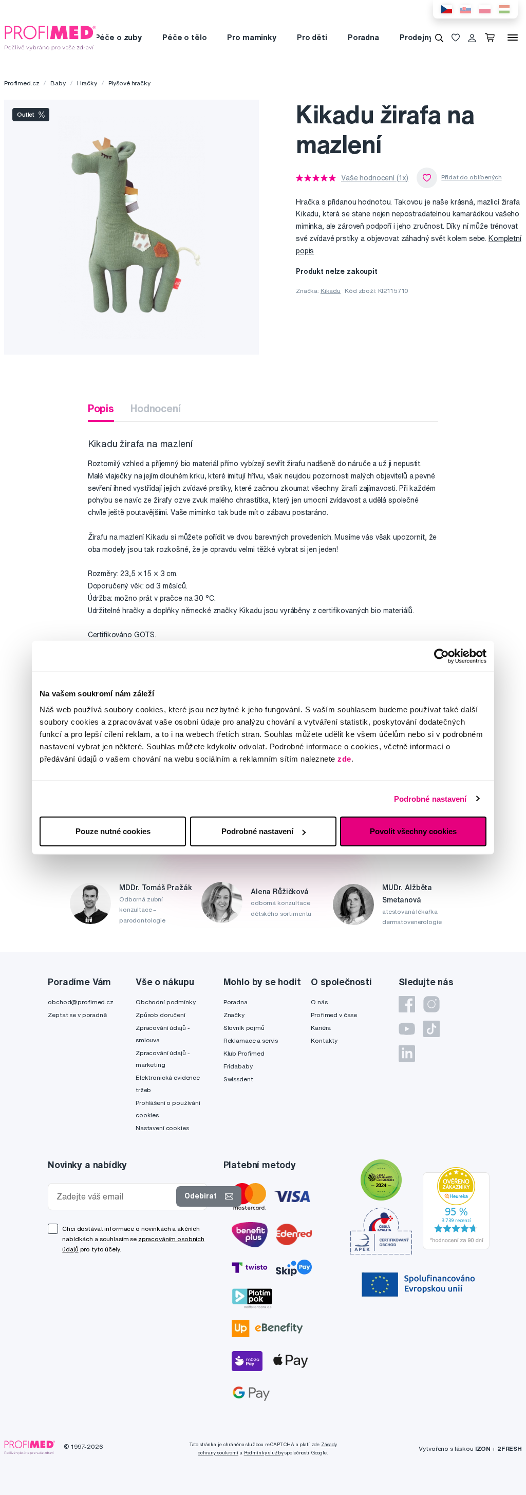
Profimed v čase (334, 1014)
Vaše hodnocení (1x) (374, 177)
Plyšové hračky (129, 83)
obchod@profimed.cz (80, 1002)
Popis (101, 408)
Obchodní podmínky (166, 1002)
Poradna (363, 37)
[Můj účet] (472, 37)
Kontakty (324, 1040)
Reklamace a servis (250, 1040)
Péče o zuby (118, 37)
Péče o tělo (184, 37)
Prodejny (416, 37)
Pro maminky (251, 37)
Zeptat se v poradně (77, 1014)
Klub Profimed (244, 1053)
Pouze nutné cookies (113, 831)
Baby (57, 83)
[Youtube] (407, 1029)
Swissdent (238, 1079)
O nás (319, 1002)
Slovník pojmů (244, 1027)
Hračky (87, 83)
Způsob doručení (160, 1014)
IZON (483, 1448)
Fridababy (238, 1066)
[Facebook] (407, 1004)
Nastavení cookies (162, 1127)
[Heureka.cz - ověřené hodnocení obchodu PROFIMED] (456, 1207)
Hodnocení (155, 408)
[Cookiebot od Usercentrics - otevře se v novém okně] (441, 655)
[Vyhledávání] (439, 37)
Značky (234, 1014)
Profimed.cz (21, 83)
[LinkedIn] (407, 1053)
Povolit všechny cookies (413, 831)
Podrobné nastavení (430, 798)
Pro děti (312, 37)
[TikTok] (431, 1029)
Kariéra (321, 1027)
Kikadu (331, 290)
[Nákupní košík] (491, 37)
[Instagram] (431, 1004)
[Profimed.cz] (50, 37)
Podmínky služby (264, 1452)
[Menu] (512, 37)
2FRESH (509, 1448)
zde (344, 758)
